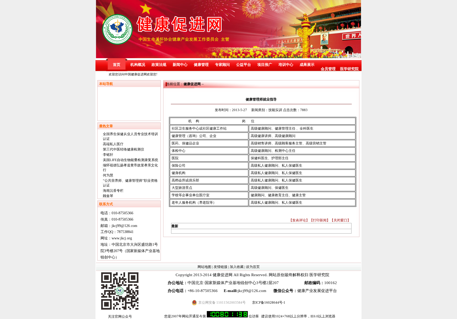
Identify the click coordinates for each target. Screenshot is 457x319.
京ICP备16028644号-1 (268, 302)
